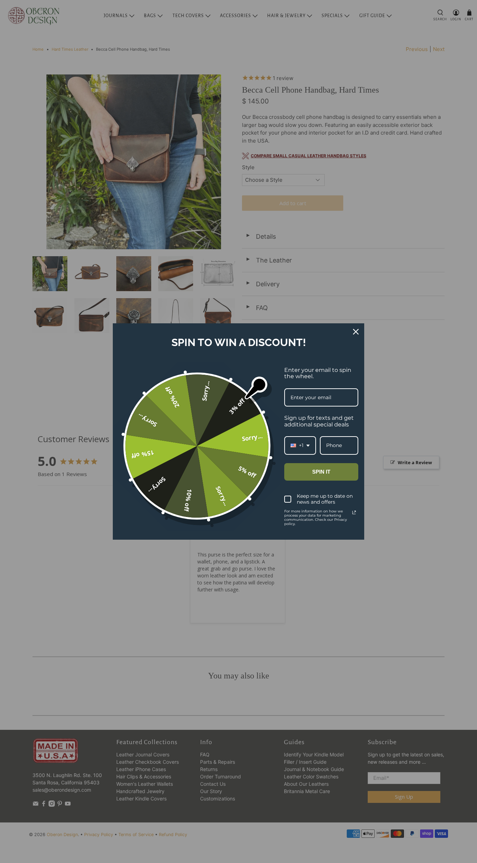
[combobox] (300, 445)
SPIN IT (321, 472)
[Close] (355, 331)
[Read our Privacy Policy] (354, 512)
